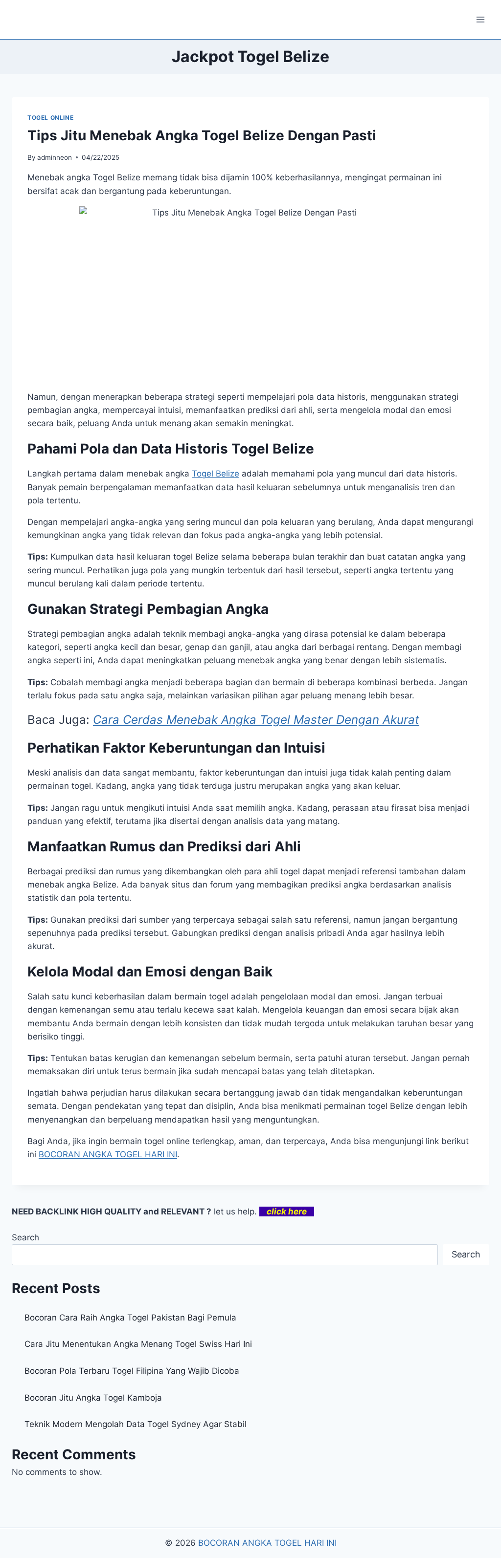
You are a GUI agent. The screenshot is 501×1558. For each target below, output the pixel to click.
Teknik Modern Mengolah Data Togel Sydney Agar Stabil (135, 1424)
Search (25, 1237)
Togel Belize (215, 473)
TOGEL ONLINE (50, 117)
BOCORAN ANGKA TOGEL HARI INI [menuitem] (108, 1154)
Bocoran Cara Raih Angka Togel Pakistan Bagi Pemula (130, 1317)
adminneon (54, 157)
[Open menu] (480, 19)
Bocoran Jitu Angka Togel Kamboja (93, 1398)
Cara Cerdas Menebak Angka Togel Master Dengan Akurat (256, 720)
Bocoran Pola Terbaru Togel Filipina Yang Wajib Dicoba (131, 1371)
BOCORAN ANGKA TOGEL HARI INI (267, 1543)
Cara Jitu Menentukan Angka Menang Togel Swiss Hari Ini (138, 1344)
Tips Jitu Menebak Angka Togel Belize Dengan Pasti (201, 135)
